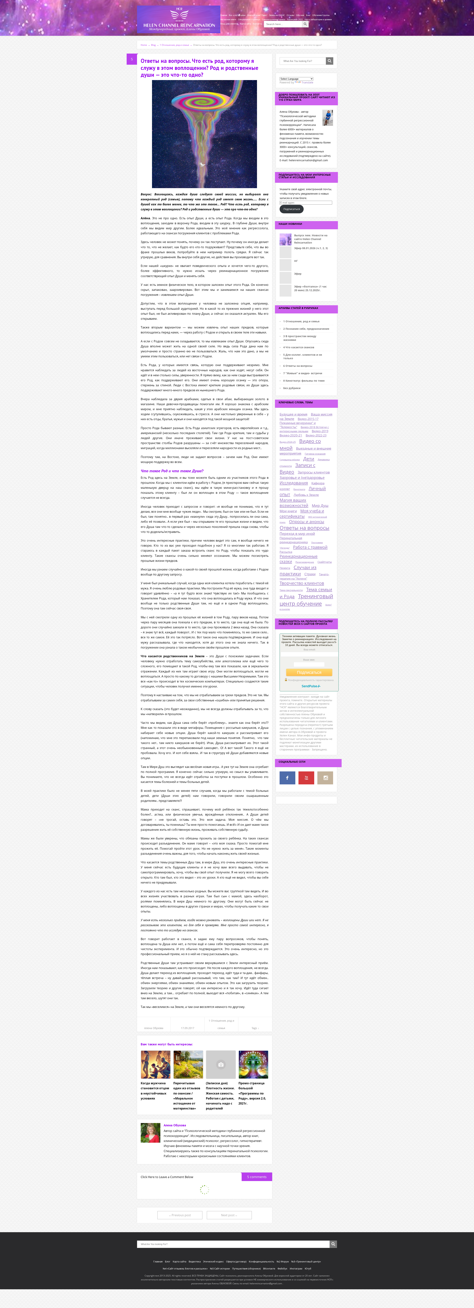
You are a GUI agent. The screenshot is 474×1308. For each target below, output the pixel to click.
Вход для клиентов (229, 24)
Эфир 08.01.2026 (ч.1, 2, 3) (311, 248)
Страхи (310, 574)
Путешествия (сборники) (246, 1268)
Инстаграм (296, 1268)
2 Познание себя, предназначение (306, 328)
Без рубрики (292, 388)
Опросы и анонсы (306, 521)
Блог (308, 15)
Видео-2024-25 (288, 442)
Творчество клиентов (302, 583)
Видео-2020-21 (291, 435)
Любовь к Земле (306, 495)
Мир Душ (320, 505)
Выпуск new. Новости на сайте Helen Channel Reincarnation (310, 239)
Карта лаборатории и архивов (318, 20)
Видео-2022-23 (316, 435)
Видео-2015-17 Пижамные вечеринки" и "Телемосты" (299, 423)
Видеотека (195, 1261)
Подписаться (291, 209)
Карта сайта (245, 24)
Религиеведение (305, 562)
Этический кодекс (213, 1261)
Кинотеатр (299, 489)
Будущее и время (293, 414)
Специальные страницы (249, 20)
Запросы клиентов (314, 472)
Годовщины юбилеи (290, 459)
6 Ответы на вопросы (297, 366)
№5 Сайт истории (220, 1268)
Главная (223, 15)
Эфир (297, 273)
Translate (307, 82)
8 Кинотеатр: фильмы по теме (304, 380)
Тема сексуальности (291, 590)
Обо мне (300, 15)
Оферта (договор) (236, 1261)
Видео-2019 (320, 431)
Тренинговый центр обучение (306, 599)
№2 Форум (283, 1261)
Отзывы (290, 15)
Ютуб (308, 1268)
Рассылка (286, 552)
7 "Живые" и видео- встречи (302, 373)
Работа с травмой (310, 547)
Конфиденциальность (261, 1261)
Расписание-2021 (295, 20)
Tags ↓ (255, 1028)
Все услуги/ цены (237, 15)
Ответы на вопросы (304, 527)
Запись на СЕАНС (277, 15)
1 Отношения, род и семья (301, 321)
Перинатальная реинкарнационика (294, 540)
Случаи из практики (298, 570)
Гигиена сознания (315, 453)
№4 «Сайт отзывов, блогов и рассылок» (185, 1268)
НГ (296, 261)
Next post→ (229, 1215)
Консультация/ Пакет (257, 15)
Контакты (257, 24)
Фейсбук (282, 1268)
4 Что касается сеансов (298, 347)
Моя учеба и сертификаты (302, 513)
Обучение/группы (321, 15)
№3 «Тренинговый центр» (306, 1261)
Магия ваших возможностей (294, 502)
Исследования (294, 482)
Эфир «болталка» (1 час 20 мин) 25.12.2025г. (310, 288)
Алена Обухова (153, 1028)
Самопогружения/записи (273, 20)
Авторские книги (228, 20)
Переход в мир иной (297, 533)
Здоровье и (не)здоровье (302, 477)
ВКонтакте (269, 1268)
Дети (308, 459)
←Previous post (180, 1215)
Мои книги (288, 511)
